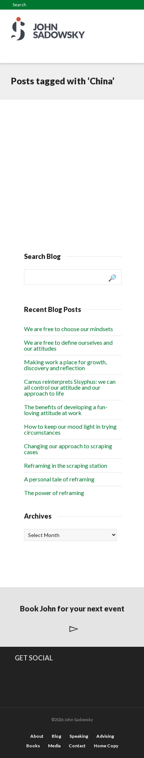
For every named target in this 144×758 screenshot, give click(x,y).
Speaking (78, 736)
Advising (105, 736)
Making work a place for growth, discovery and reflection (65, 364)
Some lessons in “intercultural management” (58, 128)
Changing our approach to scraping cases (68, 448)
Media (54, 745)
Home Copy (106, 745)
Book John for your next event (72, 608)
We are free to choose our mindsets (68, 328)
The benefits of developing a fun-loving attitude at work (65, 409)
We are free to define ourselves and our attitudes (68, 345)
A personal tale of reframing (59, 478)
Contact (77, 745)
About (37, 736)
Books (33, 745)
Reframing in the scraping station (65, 465)
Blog (56, 736)
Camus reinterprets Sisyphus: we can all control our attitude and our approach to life (70, 387)
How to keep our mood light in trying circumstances (70, 429)
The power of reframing (54, 492)
